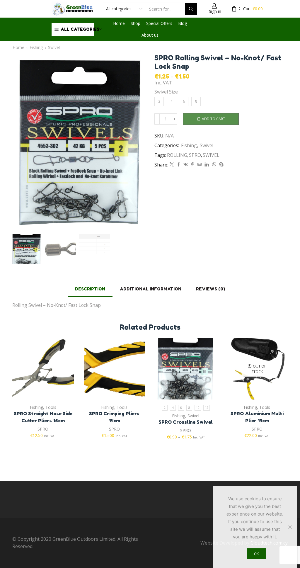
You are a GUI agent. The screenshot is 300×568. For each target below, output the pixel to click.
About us (150, 35)
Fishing (36, 47)
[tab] (90, 289)
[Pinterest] (192, 164)
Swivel (54, 47)
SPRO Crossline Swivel (185, 422)
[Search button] (191, 9)
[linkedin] (206, 164)
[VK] (185, 164)
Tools (50, 407)
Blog (182, 23)
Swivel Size (166, 92)
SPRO (195, 155)
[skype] (221, 164)
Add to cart (213, 118)
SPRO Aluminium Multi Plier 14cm (257, 417)
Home (119, 23)
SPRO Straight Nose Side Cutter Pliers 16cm (43, 417)
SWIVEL (211, 155)
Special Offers (159, 23)
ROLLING (177, 155)
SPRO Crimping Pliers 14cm (114, 417)
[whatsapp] (214, 164)
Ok (256, 554)
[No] (290, 527)
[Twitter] (171, 164)
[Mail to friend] (199, 164)
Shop (135, 23)
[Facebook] (178, 164)
